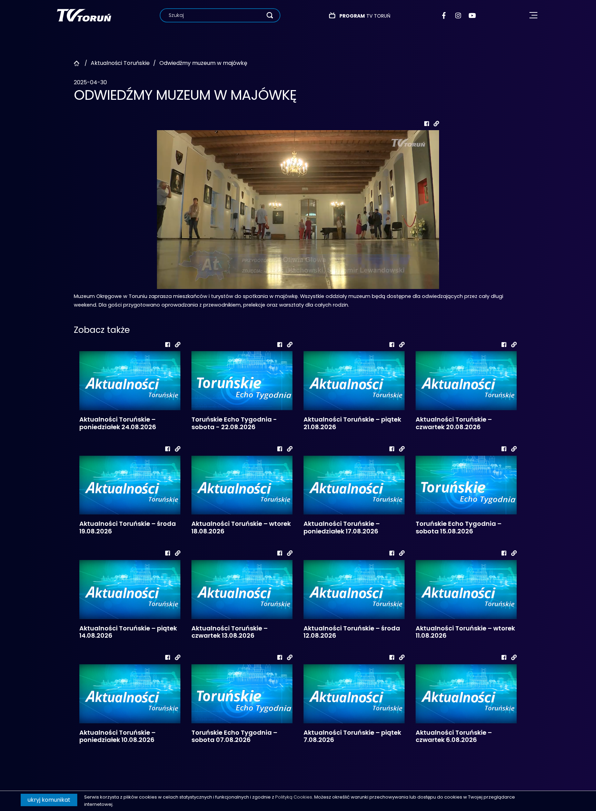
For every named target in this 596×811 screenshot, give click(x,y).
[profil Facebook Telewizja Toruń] (445, 15)
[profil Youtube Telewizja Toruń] (472, 15)
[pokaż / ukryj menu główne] (533, 15)
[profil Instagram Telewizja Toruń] (458, 15)
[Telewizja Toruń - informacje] (84, 15)
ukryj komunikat (49, 800)
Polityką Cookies (293, 797)
